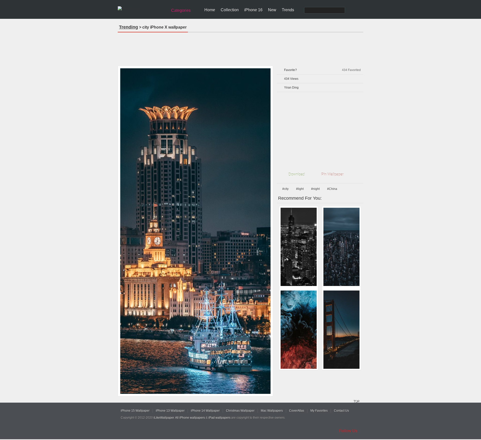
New (272, 10)
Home (209, 10)
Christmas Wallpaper (240, 410)
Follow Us (348, 430)
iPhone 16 (253, 10)
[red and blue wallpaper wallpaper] (299, 329)
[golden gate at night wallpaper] (341, 329)
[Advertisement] (240, 47)
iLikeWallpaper (164, 417)
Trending (128, 27)
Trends (288, 10)
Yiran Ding (291, 87)
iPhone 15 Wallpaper (135, 410)
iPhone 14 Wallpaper (205, 410)
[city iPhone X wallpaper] (195, 231)
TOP (356, 401)
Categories (181, 10)
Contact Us (341, 410)
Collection (230, 10)
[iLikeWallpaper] (142, 8)
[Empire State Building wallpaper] (341, 247)
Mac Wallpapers (272, 410)
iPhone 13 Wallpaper (170, 410)
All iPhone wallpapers (190, 417)
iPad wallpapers (219, 417)
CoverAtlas (296, 410)
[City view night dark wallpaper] (299, 247)
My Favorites (319, 410)
